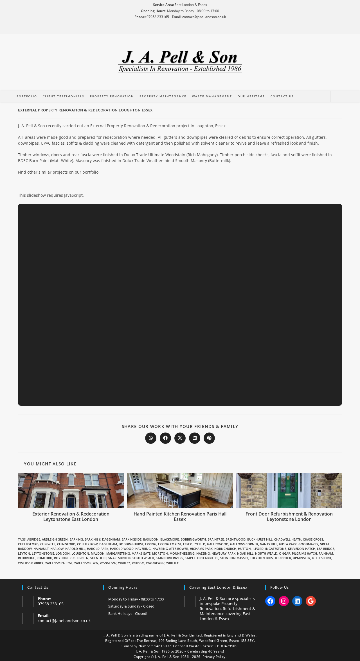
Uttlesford (321, 558)
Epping (150, 544)
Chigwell (47, 544)
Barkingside (131, 539)
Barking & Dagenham (102, 539)
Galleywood (217, 544)
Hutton (244, 548)
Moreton (160, 553)
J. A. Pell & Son (116, 635)
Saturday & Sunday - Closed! (131, 606)
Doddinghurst (131, 544)
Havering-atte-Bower (170, 548)
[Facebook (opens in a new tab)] (172, 28)
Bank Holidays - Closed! (127, 613)
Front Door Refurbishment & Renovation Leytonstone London (289, 516)
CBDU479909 (226, 646)
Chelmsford (28, 544)
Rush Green (79, 558)
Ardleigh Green (55, 539)
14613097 (162, 646)
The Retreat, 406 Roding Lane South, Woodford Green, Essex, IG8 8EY (195, 640)
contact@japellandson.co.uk (204, 16)
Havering (143, 548)
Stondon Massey (234, 558)
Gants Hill (268, 544)
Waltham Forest (59, 563)
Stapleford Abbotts (201, 558)
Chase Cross (313, 539)
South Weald (143, 558)
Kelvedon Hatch (301, 548)
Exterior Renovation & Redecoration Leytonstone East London (70, 516)
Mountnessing (182, 553)
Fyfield (199, 544)
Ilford (258, 548)
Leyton (24, 553)
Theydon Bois (261, 558)
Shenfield (98, 558)
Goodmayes (308, 544)
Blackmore (169, 539)
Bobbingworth (193, 539)
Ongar (284, 553)
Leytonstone (43, 553)
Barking (76, 539)
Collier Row (87, 544)
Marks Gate (141, 553)
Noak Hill (245, 553)
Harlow (57, 548)
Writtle (172, 563)
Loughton (80, 553)
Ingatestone (275, 548)
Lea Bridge (325, 548)
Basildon (151, 539)
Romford (44, 558)
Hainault (41, 548)
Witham (138, 563)
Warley (124, 563)
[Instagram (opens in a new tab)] (180, 28)
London (63, 553)
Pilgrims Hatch (304, 553)
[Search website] (336, 96)
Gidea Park (288, 544)
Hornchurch (225, 548)
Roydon (61, 558)
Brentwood (236, 539)
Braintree (216, 539)
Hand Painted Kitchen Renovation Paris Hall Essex (180, 516)
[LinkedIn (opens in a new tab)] (188, 28)
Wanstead (108, 563)
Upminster (301, 558)
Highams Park (201, 548)
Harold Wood (122, 548)
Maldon (98, 553)
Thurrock (282, 558)
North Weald (266, 553)
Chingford (66, 544)
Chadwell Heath (287, 539)
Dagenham (108, 544)
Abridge (33, 539)
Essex (187, 544)
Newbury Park (223, 553)
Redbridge (26, 558)
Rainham (326, 553)
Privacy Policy (214, 656)
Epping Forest (169, 544)
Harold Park (97, 548)
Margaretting (118, 553)
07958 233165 (158, 16)
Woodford (155, 563)
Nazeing (203, 553)
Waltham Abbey (31, 563)
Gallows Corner (244, 544)
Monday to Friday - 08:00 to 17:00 (136, 599)
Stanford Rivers (169, 558)
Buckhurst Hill (260, 539)
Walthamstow (86, 563)
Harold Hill (75, 548)
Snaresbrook (119, 558)
